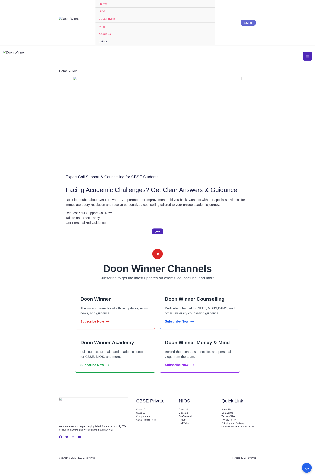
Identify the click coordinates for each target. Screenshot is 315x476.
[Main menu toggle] (307, 56)
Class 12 (140, 412)
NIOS (102, 11)
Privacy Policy (228, 419)
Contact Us (227, 412)
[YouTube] (79, 436)
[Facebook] (60, 436)
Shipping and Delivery (232, 423)
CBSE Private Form (146, 419)
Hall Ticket (184, 423)
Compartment (143, 416)
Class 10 (140, 409)
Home (103, 3)
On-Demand (185, 416)
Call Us (103, 41)
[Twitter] (66, 436)
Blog (102, 26)
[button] (248, 23)
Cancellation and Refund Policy (237, 426)
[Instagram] (73, 436)
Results (183, 419)
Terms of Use (228, 416)
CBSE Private (107, 18)
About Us (105, 33)
